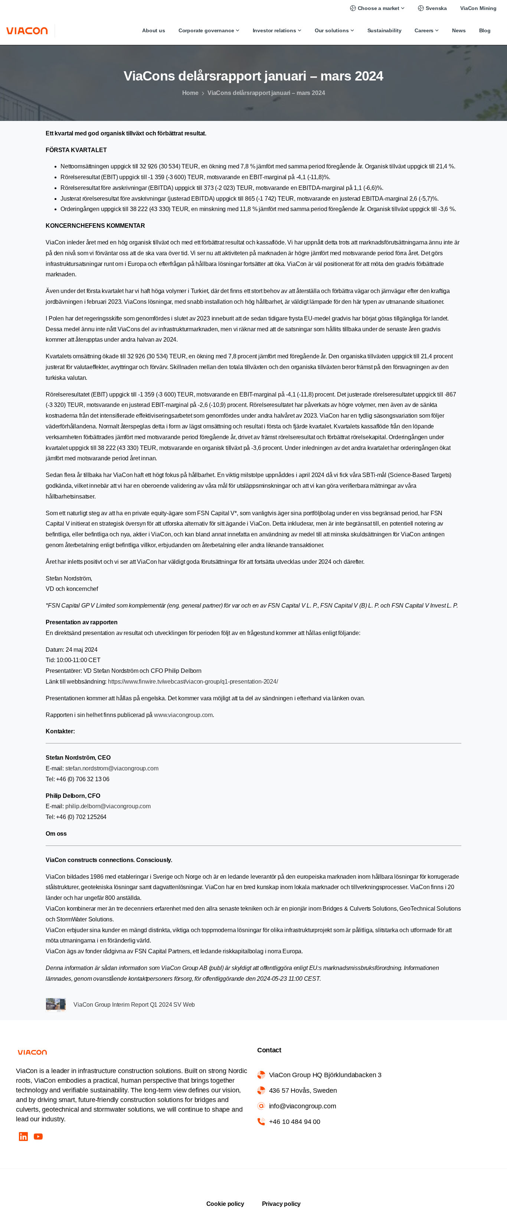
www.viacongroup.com (183, 715)
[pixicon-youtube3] (38, 1136)
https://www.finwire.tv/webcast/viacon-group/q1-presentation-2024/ (193, 681)
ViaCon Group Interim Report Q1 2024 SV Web (134, 1005)
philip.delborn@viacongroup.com (108, 806)
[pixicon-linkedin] (23, 1136)
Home (190, 93)
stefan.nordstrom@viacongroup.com (112, 768)
